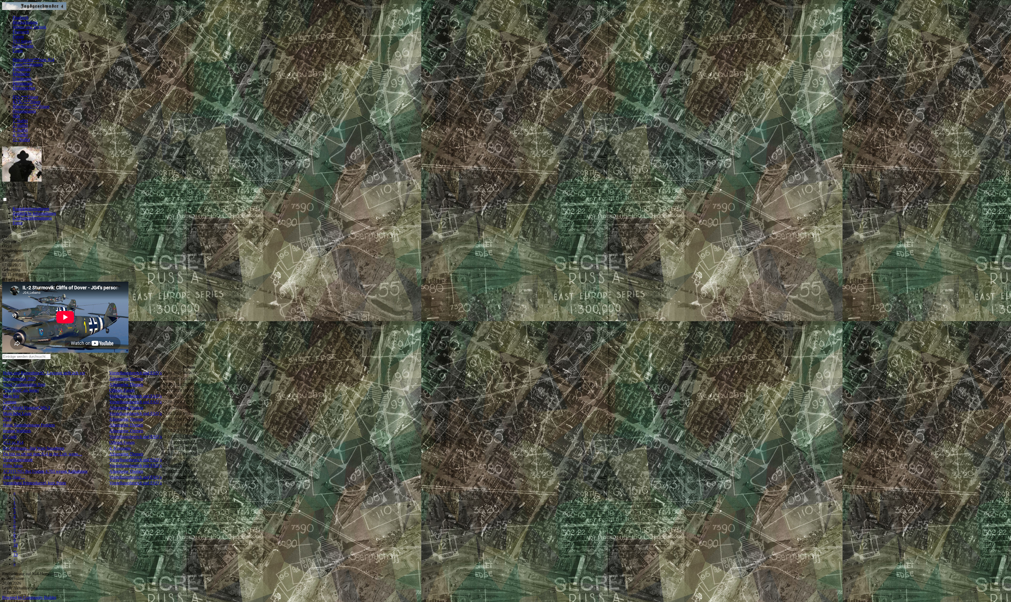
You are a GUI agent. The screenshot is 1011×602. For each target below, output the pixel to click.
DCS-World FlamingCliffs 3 (26, 407)
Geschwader (23, 46)
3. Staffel (20, 130)
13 (15, 554)
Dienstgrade (23, 83)
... (15, 550)
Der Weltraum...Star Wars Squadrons (33, 448)
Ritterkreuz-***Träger (31, 106)
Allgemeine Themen (126, 378)
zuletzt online (13, 578)
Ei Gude (10, 436)
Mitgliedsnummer (16, 250)
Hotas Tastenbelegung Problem (29, 425)
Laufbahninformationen (32, 218)
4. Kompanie (120, 448)
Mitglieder (21, 74)
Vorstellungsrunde (18, 459)
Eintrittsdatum (13, 260)
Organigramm (24, 111)
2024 (7, 419)
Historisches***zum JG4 (33, 59)
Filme (7, 279)
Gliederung (22, 78)
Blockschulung (25, 22)
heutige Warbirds (17, 431)
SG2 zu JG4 (13, 442)
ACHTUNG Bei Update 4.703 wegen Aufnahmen (45, 471)
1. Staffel (20, 120)
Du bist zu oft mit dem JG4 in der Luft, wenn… (42, 454)
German (9, 402)
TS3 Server (22, 41)
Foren (17, 223)
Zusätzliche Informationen (34, 213)
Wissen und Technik (29, 27)
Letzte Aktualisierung (20, 588)
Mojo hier (11, 396)
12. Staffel (21, 139)
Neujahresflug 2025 (19, 378)
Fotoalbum (22, 69)
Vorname (9, 241)
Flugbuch (20, 17)
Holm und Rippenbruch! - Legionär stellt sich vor (44, 373)
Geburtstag (11, 269)
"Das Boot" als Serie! (21, 390)
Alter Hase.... (14, 477)
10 (15, 545)
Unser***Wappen (28, 64)
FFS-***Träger (25, 97)
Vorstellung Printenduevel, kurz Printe (34, 483)
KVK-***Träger (27, 101)
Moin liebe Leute (17, 413)
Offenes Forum (122, 390)
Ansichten (10, 189)
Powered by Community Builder (29, 597)
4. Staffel (20, 135)
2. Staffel (20, 125)
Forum (18, 36)
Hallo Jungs (13, 465)
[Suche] (4, 363)
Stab (16, 116)
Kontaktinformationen (31, 208)
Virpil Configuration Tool (24, 384)
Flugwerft (21, 31)
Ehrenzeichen (24, 88)
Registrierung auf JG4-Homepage (30, 573)
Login (18, 50)
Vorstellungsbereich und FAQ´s (135, 373)
